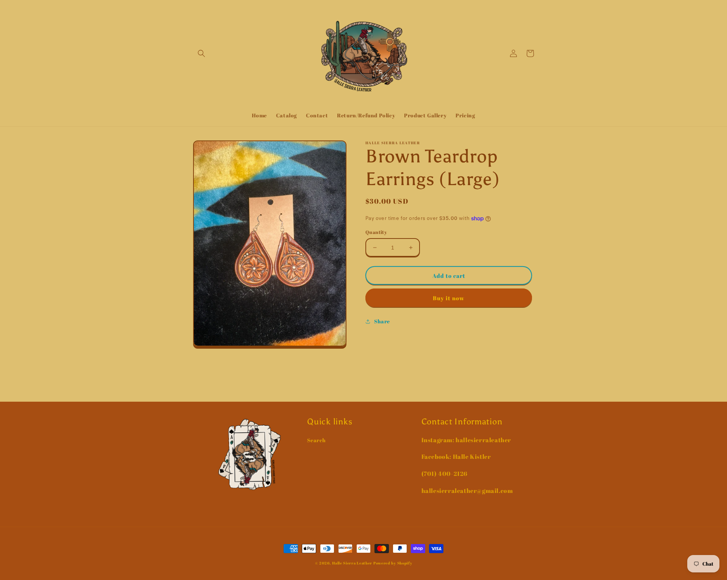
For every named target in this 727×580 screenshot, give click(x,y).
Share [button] (382, 321)
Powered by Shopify (392, 563)
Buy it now (449, 298)
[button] (201, 53)
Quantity (376, 232)
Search (316, 440)
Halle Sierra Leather (352, 563)
